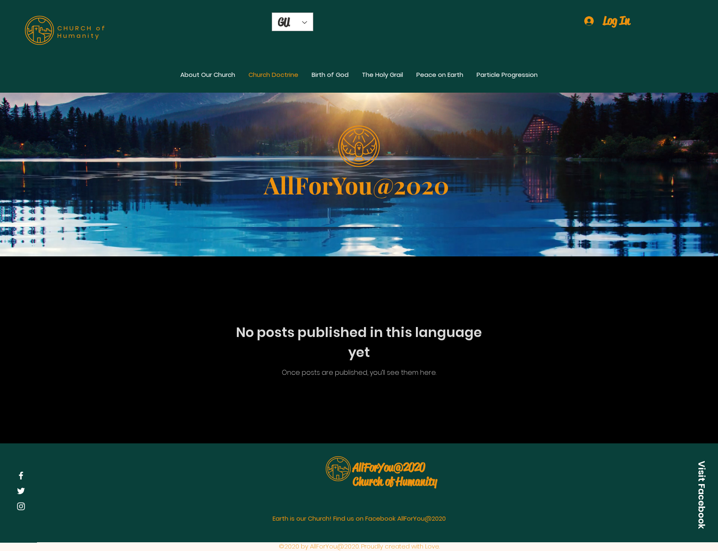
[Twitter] (21, 491)
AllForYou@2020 (389, 467)
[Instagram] (21, 506)
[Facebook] (21, 475)
